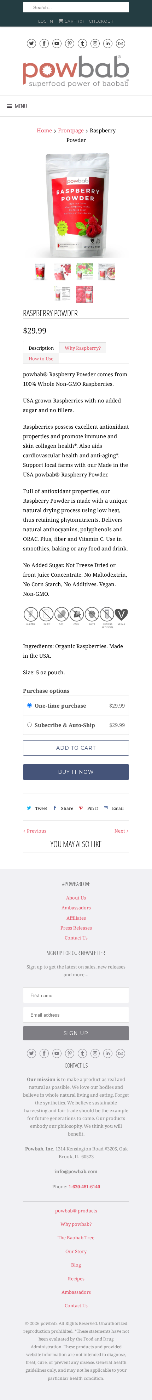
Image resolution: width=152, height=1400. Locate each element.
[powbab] (76, 72)
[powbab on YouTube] (57, 43)
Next (120, 831)
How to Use (41, 358)
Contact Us (76, 938)
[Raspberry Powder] (76, 205)
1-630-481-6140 (84, 1186)
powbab (49, 1323)
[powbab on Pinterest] (69, 43)
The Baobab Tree (76, 1237)
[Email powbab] (120, 43)
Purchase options (46, 690)
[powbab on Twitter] (31, 43)
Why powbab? (76, 1224)
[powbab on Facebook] (44, 43)
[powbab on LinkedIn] (107, 43)
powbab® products (76, 1210)
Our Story (76, 1251)
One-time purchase (60, 705)
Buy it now (76, 772)
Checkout (101, 21)
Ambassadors (76, 907)
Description (41, 348)
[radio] (29, 705)
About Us (76, 898)
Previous (36, 831)
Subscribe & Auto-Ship (66, 724)
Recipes (76, 1278)
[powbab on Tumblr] (82, 43)
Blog (76, 1265)
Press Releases (76, 928)
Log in (45, 21)
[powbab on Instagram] (95, 43)
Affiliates (76, 918)
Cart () (73, 21)
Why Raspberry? (83, 348)
